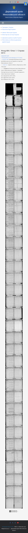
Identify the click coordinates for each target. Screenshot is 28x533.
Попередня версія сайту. (8, 526)
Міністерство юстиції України (10, 34)
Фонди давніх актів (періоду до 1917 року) (12, 57)
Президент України (7, 27)
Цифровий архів (5, 55)
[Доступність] (25, 3)
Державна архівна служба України (12, 38)
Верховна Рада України (9, 29)
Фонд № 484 (5, 59)
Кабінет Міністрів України (9, 32)
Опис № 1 (5, 65)
